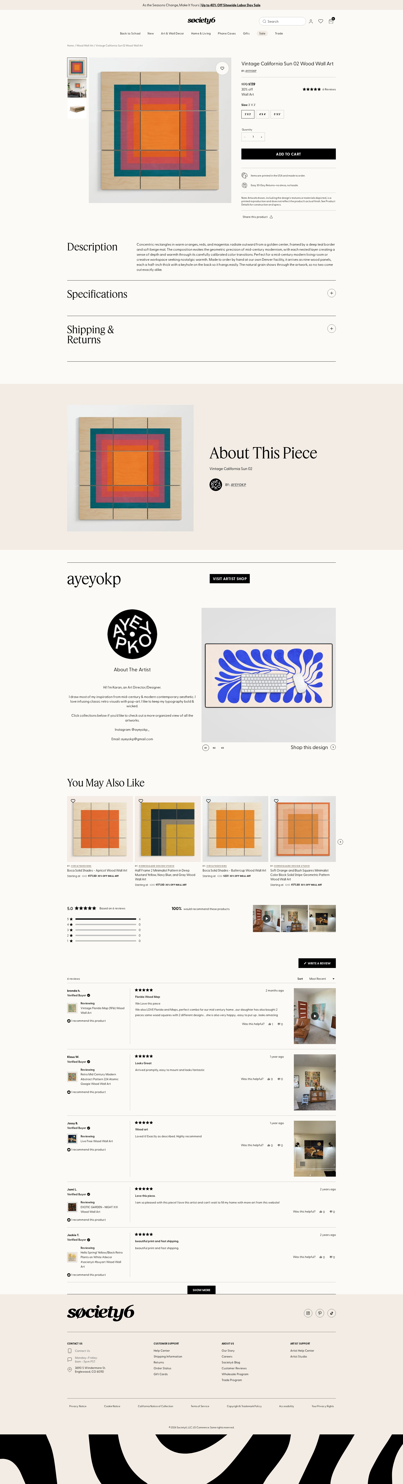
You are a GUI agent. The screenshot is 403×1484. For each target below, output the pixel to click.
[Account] (311, 21)
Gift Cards (161, 1374)
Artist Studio (298, 1356)
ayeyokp (250, 71)
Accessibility (286, 1406)
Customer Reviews (234, 1368)
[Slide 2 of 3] (77, 88)
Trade (279, 33)
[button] (319, 89)
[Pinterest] (320, 1313)
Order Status (162, 1368)
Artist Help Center (302, 1350)
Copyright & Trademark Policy (244, 1406)
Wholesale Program (235, 1374)
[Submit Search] (264, 21)
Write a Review (321, 964)
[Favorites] (321, 21)
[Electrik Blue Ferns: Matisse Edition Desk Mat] (269, 675)
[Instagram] (308, 1313)
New (151, 33)
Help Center (162, 1350)
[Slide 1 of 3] (77, 67)
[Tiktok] (331, 1313)
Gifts (246, 33)
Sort (300, 979)
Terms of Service (200, 1406)
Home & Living (201, 33)
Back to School (130, 33)
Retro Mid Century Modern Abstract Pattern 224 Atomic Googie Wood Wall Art (100, 1079)
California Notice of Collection (155, 1406)
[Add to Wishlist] (73, 801)
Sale (262, 33)
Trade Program (232, 1380)
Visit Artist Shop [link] (230, 578)
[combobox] (282, 21)
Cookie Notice (112, 1406)
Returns (159, 1362)
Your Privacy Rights (323, 1406)
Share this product (255, 217)
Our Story (228, 1350)
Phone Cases (227, 33)
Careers (227, 1356)
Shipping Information (168, 1356)
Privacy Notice (77, 1406)
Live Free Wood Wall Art (97, 1141)
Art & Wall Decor (172, 33)
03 (222, 747)
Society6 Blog (231, 1362)
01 (205, 747)
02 (214, 747)
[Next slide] (340, 842)
